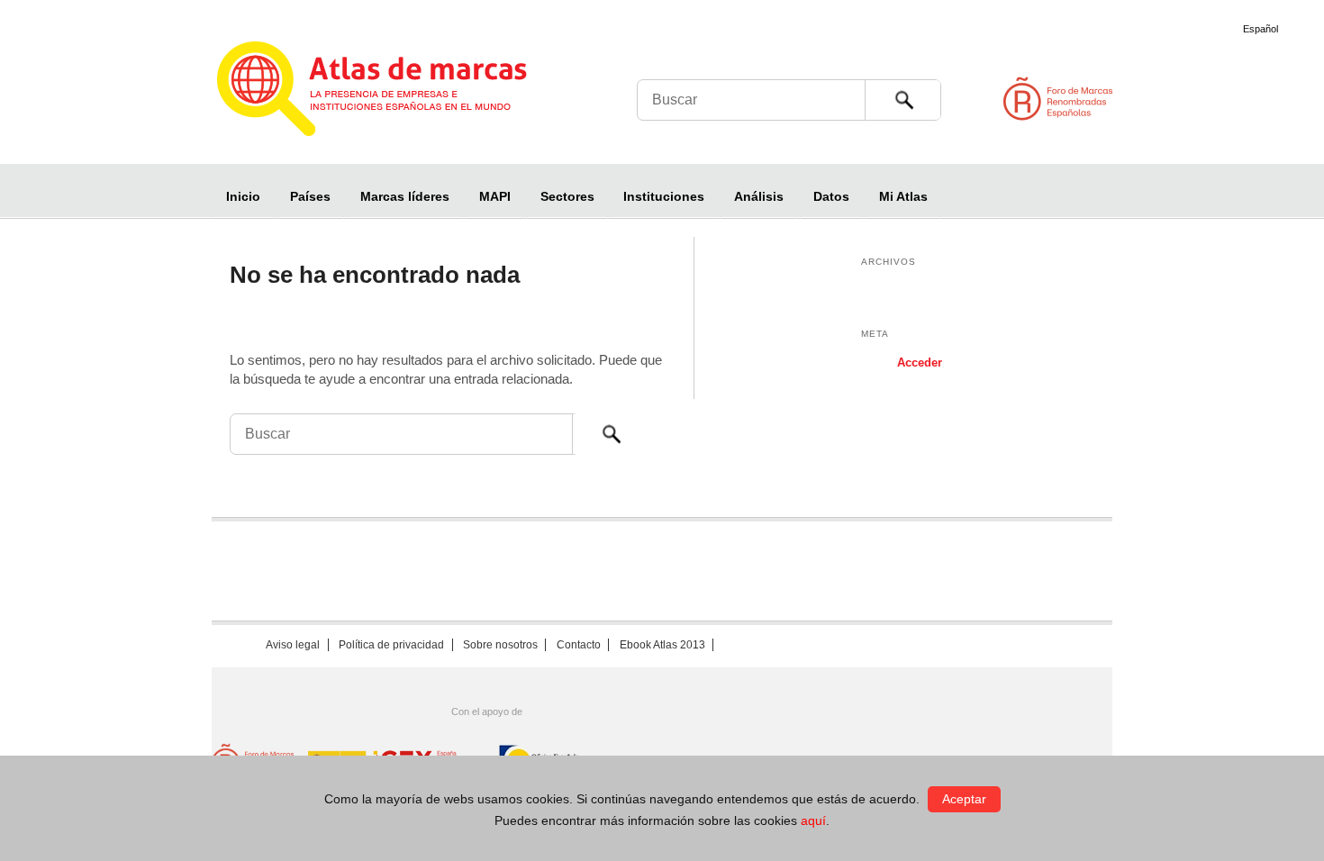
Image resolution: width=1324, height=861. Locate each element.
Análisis (759, 196)
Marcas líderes (404, 196)
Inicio (243, 196)
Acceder (919, 362)
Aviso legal (293, 645)
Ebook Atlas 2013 (662, 645)
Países (310, 196)
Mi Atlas (903, 196)
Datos (831, 196)
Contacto (579, 645)
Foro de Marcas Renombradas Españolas (1247, 98)
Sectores (567, 196)
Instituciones (663, 196)
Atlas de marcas (394, 92)
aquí (813, 820)
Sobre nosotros (500, 645)
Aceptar (964, 799)
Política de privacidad (391, 645)
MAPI (495, 196)
